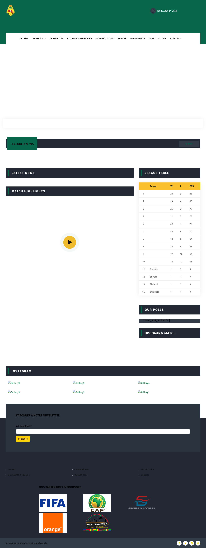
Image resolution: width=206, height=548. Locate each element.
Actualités (56, 38)
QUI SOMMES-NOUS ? (19, 475)
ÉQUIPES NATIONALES (79, 38)
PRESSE (121, 38)
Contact (145, 475)
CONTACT (175, 38)
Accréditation (147, 469)
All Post (189, 143)
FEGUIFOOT (39, 38)
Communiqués (81, 469)
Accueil (24, 38)
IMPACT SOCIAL (157, 38)
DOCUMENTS (137, 38)
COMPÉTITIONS (105, 38)
